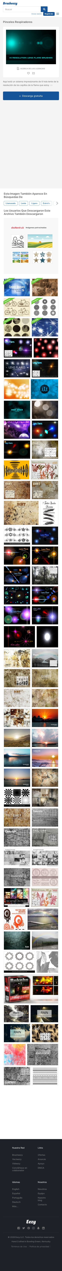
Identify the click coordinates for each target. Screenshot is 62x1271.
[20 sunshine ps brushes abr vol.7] (45, 718)
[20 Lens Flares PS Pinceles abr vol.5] (45, 535)
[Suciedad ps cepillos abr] (45, 449)
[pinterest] (28, 1228)
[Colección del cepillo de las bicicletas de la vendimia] (17, 307)
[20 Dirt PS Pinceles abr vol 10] (45, 698)
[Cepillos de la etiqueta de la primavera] (45, 877)
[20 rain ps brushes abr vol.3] (42, 919)
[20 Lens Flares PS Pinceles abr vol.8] (17, 575)
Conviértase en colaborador (19, 1169)
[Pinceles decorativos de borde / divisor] (45, 1076)
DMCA (41, 1168)
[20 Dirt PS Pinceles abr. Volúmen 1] (17, 678)
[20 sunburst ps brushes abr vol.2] (17, 738)
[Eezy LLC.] (31, 1222)
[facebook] (18, 1228)
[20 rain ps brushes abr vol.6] (17, 940)
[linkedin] (43, 1228)
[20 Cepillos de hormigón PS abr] (17, 877)
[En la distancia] (16, 469)
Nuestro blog (42, 1198)
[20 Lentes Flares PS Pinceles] (17, 449)
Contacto (42, 1204)
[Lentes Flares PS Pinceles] (18, 348)
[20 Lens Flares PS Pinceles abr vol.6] (17, 555)
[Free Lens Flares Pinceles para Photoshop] (17, 368)
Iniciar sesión (36, 14)
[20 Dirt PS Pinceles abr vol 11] (45, 777)
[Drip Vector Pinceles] (15, 919)
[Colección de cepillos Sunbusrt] (17, 797)
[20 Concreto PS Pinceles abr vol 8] (42, 1054)
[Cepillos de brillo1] (16, 389)
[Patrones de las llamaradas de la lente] (45, 410)
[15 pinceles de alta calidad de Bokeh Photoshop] (44, 389)
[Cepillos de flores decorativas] (17, 535)
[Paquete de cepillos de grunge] (45, 287)
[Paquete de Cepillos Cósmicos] (17, 287)
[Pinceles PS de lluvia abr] (45, 575)
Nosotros (42, 1189)
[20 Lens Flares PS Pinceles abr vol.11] (45, 615)
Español (16, 1193)
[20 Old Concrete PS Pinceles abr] (17, 1076)
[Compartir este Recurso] (34, 73)
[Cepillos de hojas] (47, 962)
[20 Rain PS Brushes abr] (16, 1013)
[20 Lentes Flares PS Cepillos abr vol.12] (19, 637)
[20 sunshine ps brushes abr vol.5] (45, 738)
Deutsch (16, 1202)
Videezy (16, 1163)
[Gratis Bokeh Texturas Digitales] (31, 989)
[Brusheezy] (10, 3)
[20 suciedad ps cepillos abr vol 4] (17, 698)
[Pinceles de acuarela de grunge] (15, 1054)
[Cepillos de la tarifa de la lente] (46, 348)
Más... (15, 1206)
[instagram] (33, 1228)
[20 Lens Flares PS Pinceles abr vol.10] (45, 595)
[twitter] (23, 1228)
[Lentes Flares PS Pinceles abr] (45, 429)
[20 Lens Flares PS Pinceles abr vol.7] (45, 555)
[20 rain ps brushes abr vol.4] (45, 940)
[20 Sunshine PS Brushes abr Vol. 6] (17, 758)
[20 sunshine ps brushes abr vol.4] (45, 758)
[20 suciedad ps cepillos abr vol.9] (17, 718)
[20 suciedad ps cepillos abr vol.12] (17, 658)
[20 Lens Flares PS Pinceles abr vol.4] (17, 595)
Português (17, 1197)
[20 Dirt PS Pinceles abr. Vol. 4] (17, 817)
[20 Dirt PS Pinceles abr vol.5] (45, 678)
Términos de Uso (19, 1246)
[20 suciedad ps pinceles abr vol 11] (45, 797)
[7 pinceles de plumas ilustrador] (49, 513)
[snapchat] (38, 1228)
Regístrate (49, 14)
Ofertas (41, 1155)
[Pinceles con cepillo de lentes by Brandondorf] (47, 637)
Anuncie (42, 1159)
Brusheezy (17, 1155)
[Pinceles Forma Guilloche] (19, 962)
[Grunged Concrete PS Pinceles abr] (45, 817)
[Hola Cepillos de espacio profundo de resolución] (17, 410)
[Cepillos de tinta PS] (45, 1033)
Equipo (41, 1193)
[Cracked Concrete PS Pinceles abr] (17, 837)
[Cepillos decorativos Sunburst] (45, 307)
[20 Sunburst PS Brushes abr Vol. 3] (17, 777)
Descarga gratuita (32, 95)
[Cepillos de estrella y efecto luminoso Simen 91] (16, 897)
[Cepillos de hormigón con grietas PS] (45, 837)
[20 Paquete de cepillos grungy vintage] (17, 327)
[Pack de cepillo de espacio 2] (17, 429)
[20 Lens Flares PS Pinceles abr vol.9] (17, 615)
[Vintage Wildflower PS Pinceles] (44, 469)
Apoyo (41, 1163)
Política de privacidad (39, 1246)
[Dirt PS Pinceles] (45, 490)
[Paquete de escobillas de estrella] (45, 327)
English (15, 1189)
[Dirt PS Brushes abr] (17, 490)
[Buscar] (44, 9)
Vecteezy (17, 1159)
